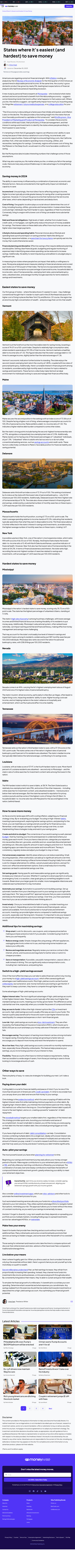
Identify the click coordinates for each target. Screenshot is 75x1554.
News (28, 1503)
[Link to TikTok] (37, 1491)
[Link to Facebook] (33, 1491)
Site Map (68, 1537)
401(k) (69, 1162)
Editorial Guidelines (7, 1512)
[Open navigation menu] (3, 6)
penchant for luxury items (42, 238)
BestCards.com (55, 1506)
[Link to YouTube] (45, 1491)
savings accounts (41, 442)
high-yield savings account (27, 978)
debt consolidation (38, 1133)
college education (56, 104)
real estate (35, 1219)
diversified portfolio (60, 1201)
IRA (5, 1165)
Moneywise (42, 94)
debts (63, 818)
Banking (29, 1516)
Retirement (30, 1509)
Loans (28, 1522)
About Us (4, 1503)
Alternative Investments (33, 1512)
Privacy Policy (58, 1485)
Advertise (4, 1506)
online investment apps (23, 1193)
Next (50, 1408)
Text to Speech (60, 1537)
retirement (18, 104)
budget (5, 837)
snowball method (13, 1117)
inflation (53, 78)
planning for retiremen (44, 1155)
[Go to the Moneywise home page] (12, 6)
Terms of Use (35, 1485)
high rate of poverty (20, 619)
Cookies (16, 1537)
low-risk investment (46, 1022)
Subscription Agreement (45, 1485)
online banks (7, 984)
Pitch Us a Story (6, 1516)
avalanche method (26, 1099)
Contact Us (5, 1509)
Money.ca (53, 1503)
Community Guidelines (38, 1540)
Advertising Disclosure (48, 1537)
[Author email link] (72, 1301)
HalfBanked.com (55, 1509)
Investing (29, 1506)
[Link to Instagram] (29, 1491)
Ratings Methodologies (8, 1519)
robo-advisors (49, 1193)
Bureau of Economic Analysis (29, 81)
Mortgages (29, 1519)
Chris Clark (13, 65)
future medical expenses (33, 104)
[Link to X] (41, 1491)
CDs (53, 1009)
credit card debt (42, 1092)
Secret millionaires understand (15, 1270)
